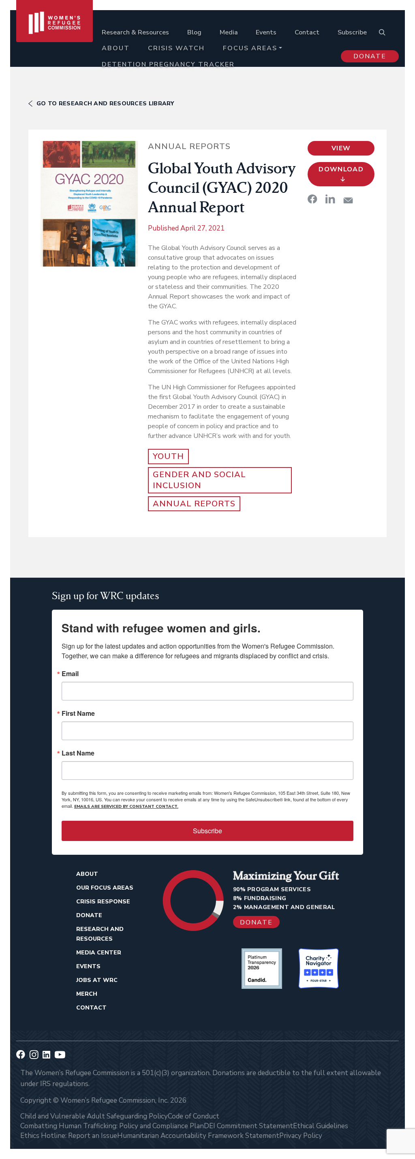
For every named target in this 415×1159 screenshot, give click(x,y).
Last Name (78, 753)
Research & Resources (135, 32)
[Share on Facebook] (312, 198)
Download (341, 169)
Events (266, 32)
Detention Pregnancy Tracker (168, 64)
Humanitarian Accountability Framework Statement (198, 1135)
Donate (369, 56)
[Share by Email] (348, 200)
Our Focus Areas (104, 888)
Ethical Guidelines (320, 1126)
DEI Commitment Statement (248, 1126)
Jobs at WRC (97, 980)
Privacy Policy (300, 1135)
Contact (307, 32)
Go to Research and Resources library (105, 103)
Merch (86, 994)
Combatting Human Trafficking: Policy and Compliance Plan (112, 1126)
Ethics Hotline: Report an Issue (68, 1135)
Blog (194, 32)
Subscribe (352, 32)
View (341, 148)
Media (229, 32)
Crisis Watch (176, 48)
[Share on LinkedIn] (330, 198)
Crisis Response (103, 901)
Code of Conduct (193, 1116)
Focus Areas (250, 48)
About (116, 48)
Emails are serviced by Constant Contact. (126, 806)
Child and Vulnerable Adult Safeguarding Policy (94, 1116)
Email (70, 673)
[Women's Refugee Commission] (54, 41)
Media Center (98, 952)
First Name (78, 713)
